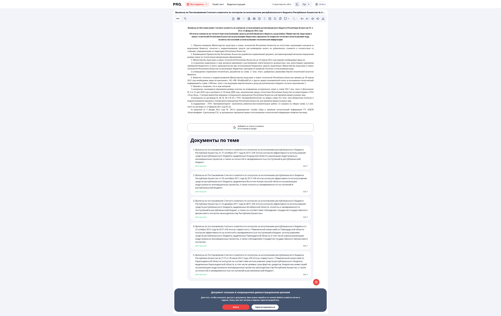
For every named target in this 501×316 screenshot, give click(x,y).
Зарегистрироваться (265, 307)
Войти (236, 307)
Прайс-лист (218, 4)
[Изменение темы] (297, 4)
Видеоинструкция (236, 4)
